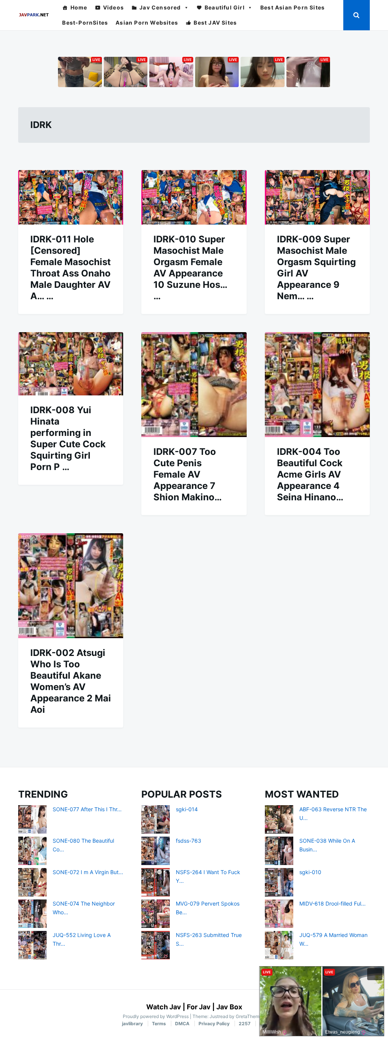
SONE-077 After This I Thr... (87, 809)
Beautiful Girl (225, 7)
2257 (244, 1023)
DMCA (182, 1023)
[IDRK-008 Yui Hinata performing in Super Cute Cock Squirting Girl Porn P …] (70, 363)
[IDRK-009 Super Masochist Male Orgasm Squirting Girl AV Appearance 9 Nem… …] (317, 197)
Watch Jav (163, 1007)
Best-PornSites (85, 22)
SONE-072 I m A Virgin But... (88, 872)
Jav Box (229, 1007)
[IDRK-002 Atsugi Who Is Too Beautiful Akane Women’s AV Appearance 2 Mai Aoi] (70, 585)
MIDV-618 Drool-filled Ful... (332, 903)
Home (79, 7)
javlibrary (132, 1023)
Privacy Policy (214, 1023)
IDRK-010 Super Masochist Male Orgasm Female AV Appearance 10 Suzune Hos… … (190, 267)
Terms (159, 1023)
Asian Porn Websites (147, 22)
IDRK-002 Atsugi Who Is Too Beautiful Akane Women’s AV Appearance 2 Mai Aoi (70, 681)
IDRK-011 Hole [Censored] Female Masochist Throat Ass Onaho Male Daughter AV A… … (70, 267)
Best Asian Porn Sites (292, 7)
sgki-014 (187, 809)
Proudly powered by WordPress (156, 1016)
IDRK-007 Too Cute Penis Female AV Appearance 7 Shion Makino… (187, 474)
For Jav (199, 1007)
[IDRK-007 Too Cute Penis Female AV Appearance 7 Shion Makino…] (193, 384)
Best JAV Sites (215, 22)
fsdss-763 (188, 840)
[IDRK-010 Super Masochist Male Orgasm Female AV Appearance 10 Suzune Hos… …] (193, 197)
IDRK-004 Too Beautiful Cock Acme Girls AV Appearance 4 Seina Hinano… (310, 474)
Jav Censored (160, 7)
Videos (113, 7)
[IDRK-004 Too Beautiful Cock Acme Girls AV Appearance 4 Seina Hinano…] (317, 384)
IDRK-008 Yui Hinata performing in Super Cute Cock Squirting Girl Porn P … (68, 438)
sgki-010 (310, 872)
